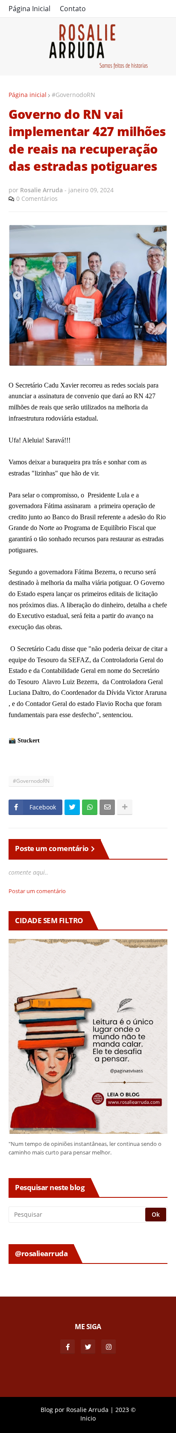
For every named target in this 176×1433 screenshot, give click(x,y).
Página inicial (28, 95)
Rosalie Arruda (87, 1410)
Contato (73, 8)
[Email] (107, 807)
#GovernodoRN (73, 95)
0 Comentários (37, 198)
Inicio (88, 1418)
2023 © (125, 1410)
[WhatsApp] (89, 807)
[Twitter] (72, 807)
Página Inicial (29, 8)
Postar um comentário (37, 891)
